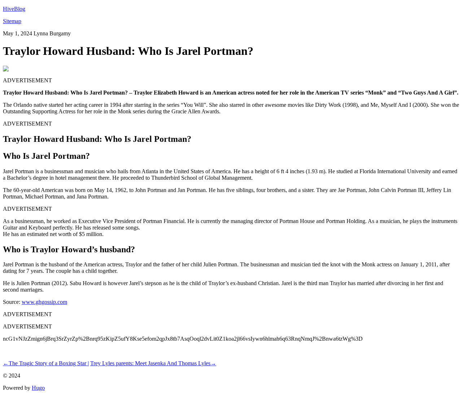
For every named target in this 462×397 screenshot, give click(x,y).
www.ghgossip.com (44, 302)
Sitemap (12, 21)
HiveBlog (14, 9)
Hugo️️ (38, 388)
